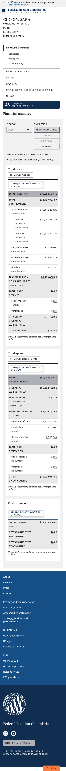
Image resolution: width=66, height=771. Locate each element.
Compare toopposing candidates (22, 104)
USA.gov (7, 641)
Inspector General (13, 646)
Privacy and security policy (19, 602)
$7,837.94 (51, 437)
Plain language (12, 607)
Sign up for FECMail (21, 743)
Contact (7, 593)
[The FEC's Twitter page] (5, 733)
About (6, 576)
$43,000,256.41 (48, 219)
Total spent (13, 59)
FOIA (5, 655)
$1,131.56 (51, 267)
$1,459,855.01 (49, 277)
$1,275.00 (51, 427)
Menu (3, 10)
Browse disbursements (25, 359)
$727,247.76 (50, 257)
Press (6, 587)
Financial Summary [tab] (17, 47)
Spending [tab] (11, 84)
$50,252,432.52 (48, 387)
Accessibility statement (17, 613)
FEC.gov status (11, 677)
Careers (7, 582)
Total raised (13, 54)
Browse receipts (22, 175)
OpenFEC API (10, 660)
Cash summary (15, 63)
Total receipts (17, 194)
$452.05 (52, 330)
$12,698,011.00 (48, 476)
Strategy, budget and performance (15, 620)
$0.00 (54, 301)
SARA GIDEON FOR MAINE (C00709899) (31, 159)
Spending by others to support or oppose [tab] (29, 90)
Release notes (11, 671)
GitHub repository (13, 666)
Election (11, 124)
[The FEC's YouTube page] (13, 733)
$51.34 (53, 397)
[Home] (29, 11)
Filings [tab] (10, 96)
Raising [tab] (10, 78)
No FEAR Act (10, 630)
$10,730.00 (51, 247)
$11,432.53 (51, 316)
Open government (13, 635)
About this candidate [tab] (18, 71)
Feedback (51, 768)
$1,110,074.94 (49, 421)
